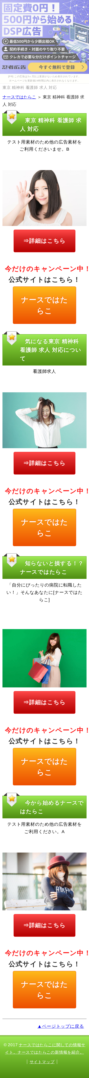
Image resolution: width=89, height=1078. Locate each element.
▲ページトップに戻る (60, 1026)
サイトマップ (42, 1062)
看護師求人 (44, 371)
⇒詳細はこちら (44, 241)
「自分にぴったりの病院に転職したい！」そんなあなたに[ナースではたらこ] (44, 592)
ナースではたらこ (19, 97)
